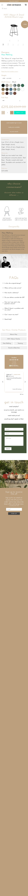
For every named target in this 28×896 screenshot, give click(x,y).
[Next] (18, 40)
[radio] (3, 85)
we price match (14, 1)
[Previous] (10, 40)
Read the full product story (9, 71)
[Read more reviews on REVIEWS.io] (14, 366)
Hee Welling (6, 54)
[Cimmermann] (14, 5)
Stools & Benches (14, 348)
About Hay (13, 334)
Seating (20, 343)
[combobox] (11, 78)
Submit (8, 448)
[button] (3, 382)
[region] (14, 381)
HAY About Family (13, 339)
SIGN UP (14, 513)
